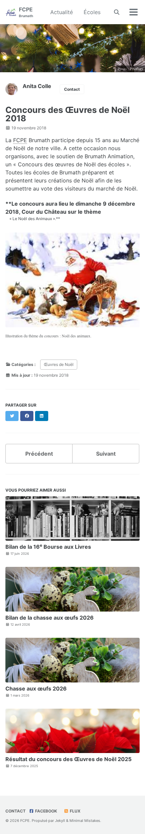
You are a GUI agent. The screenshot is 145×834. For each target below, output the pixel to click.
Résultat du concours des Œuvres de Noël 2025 (68, 759)
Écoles (92, 12)
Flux (75, 811)
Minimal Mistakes (84, 820)
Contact (72, 89)
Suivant (106, 453)
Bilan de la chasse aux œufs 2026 (49, 617)
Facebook (45, 811)
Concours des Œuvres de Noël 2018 (67, 114)
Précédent (39, 453)
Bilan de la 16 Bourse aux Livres (48, 546)
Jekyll (60, 820)
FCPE (26, 12)
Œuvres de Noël (59, 364)
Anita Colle (37, 86)
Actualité (61, 12)
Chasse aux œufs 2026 (36, 688)
